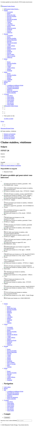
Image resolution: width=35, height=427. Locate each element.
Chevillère (9, 23)
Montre (9, 26)
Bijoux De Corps (11, 308)
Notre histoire (10, 98)
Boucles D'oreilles (12, 309)
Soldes (5, 72)
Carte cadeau (7, 81)
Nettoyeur (9, 32)
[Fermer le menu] (18, 9)
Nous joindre (10, 104)
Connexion (7, 417)
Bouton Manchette (12, 40)
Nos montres (10, 101)
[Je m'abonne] (1, 422)
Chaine (9, 22)
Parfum (9, 50)
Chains (9, 356)
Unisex (6, 324)
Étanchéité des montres (13, 87)
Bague (8, 13)
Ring (8, 321)
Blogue (6, 82)
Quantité (3, 162)
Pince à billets (10, 54)
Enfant (5, 59)
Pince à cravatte (11, 56)
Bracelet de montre (12, 19)
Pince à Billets (10, 362)
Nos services (10, 103)
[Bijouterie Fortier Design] (8, 6)
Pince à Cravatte (11, 364)
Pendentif (9, 29)
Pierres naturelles (11, 92)
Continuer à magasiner (15, 165)
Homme (6, 34)
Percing (9, 31)
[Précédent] (4, 124)
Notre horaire (10, 100)
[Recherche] (4, 109)
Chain (8, 314)
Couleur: (3, 156)
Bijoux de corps (11, 15)
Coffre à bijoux (11, 25)
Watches (9, 323)
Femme (6, 10)
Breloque (9, 20)
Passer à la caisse (5, 165)
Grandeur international (13, 88)
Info (5, 84)
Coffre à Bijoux (11, 337)
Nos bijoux (10, 95)
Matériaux (9, 89)
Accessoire (10, 12)
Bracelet (9, 18)
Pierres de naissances (12, 91)
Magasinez (3, 128)
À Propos (6, 94)
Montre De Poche (11, 340)
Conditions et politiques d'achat (15, 85)
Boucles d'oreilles (11, 16)
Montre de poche (11, 28)
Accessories (10, 328)
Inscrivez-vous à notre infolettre (9, 420)
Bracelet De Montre (12, 334)
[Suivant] (1, 301)
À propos (6, 400)
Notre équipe (10, 97)
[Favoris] (4, 216)
